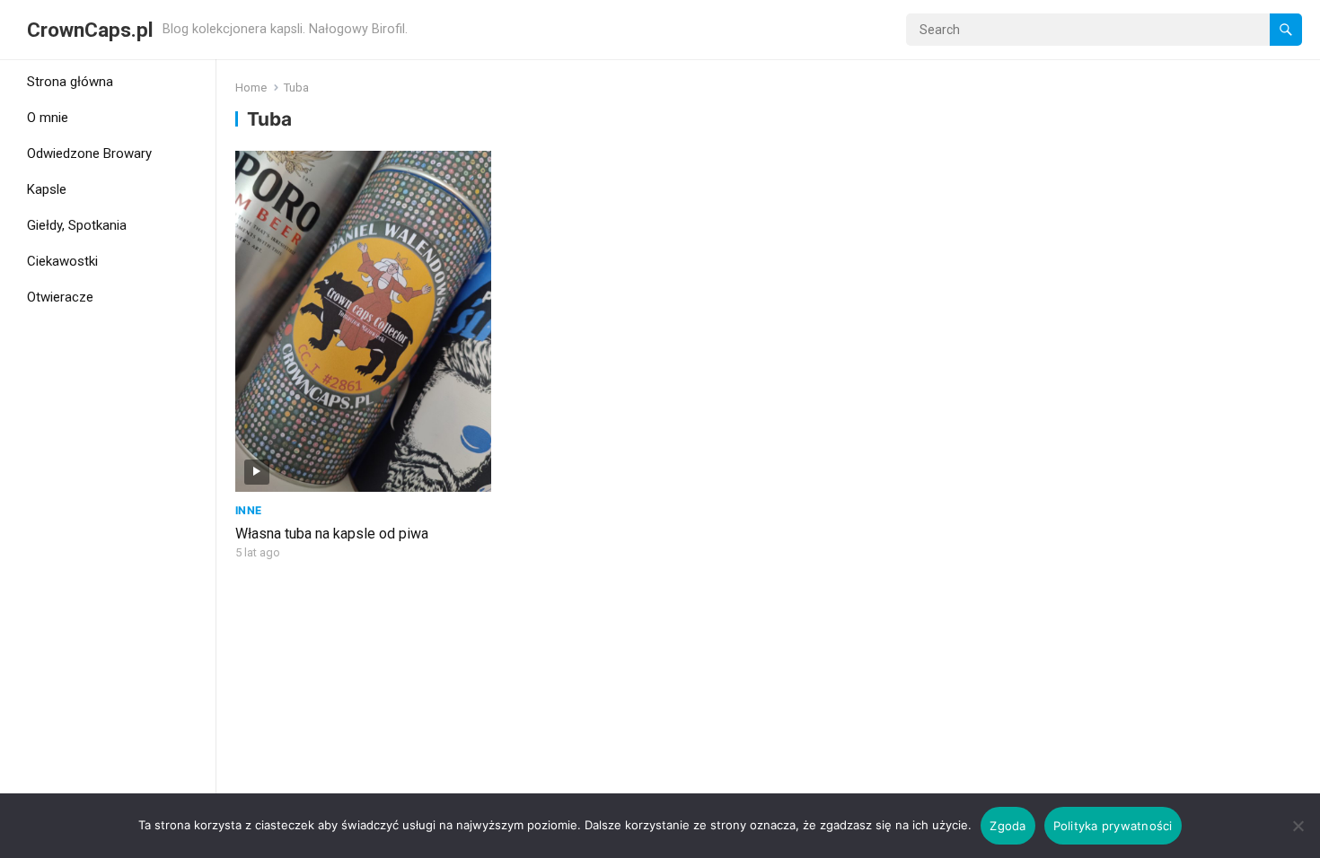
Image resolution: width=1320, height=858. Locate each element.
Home (251, 87)
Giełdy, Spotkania (77, 225)
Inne (248, 510)
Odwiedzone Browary (89, 153)
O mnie (47, 117)
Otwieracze (60, 297)
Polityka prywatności (1113, 826)
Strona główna (70, 82)
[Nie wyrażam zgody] (1298, 826)
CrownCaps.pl (90, 29)
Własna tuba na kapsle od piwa (331, 533)
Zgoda (1007, 826)
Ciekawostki (62, 261)
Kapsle (46, 189)
